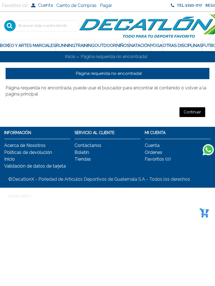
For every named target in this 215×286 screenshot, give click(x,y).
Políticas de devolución (28, 152)
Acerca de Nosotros (25, 145)
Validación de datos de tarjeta (35, 166)
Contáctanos (87, 145)
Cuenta (152, 145)
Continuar (192, 112)
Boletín (81, 152)
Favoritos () (158, 159)
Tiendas (82, 159)
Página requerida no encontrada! (114, 56)
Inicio (70, 56)
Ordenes (153, 152)
